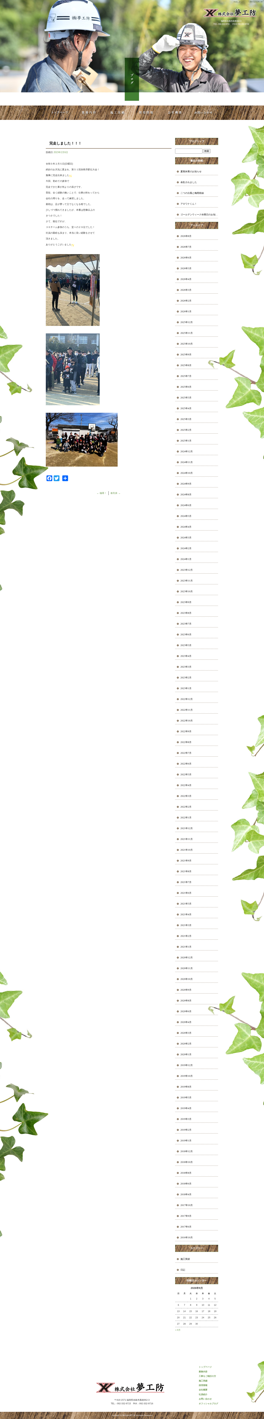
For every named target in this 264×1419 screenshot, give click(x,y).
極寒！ (102, 493)
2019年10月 (186, 1076)
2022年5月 (185, 774)
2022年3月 (185, 796)
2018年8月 (185, 1173)
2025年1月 (185, 440)
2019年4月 (185, 1108)
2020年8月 (185, 1000)
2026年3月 (185, 290)
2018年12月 (186, 1151)
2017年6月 (185, 1226)
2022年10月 (186, 720)
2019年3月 (185, 1119)
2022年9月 (185, 731)
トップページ (60, 113)
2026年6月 (185, 257)
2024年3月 (185, 537)
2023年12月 (186, 570)
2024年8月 (185, 494)
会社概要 (175, 113)
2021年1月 (185, 946)
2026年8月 (185, 236)
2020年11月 (186, 968)
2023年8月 (185, 613)
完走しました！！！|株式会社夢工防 (248, 2)
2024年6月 (185, 505)
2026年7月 (185, 247)
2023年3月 (185, 666)
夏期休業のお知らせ (191, 171)
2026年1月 (185, 311)
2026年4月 (185, 279)
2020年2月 (185, 1043)
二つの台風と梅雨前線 (192, 193)
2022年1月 (185, 817)
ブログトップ (196, 141)
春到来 (115, 493)
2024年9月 (185, 483)
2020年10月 (186, 979)
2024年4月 (185, 526)
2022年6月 (185, 763)
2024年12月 (186, 451)
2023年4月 (185, 656)
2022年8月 (185, 742)
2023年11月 (186, 580)
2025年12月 (186, 322)
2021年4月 (185, 914)
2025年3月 (185, 419)
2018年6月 (185, 1183)
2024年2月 (185, 548)
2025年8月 (185, 365)
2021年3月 (185, 925)
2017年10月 (186, 1205)
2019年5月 (185, 1097)
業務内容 (89, 113)
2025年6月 (185, 386)
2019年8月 (185, 1086)
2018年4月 (185, 1194)
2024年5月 (185, 516)
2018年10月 (186, 1162)
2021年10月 (186, 849)
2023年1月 (185, 688)
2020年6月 (185, 1011)
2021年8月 (185, 871)
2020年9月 (185, 989)
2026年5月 (185, 268)
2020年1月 (185, 1054)
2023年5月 (185, 645)
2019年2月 (185, 1129)
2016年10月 (186, 1237)
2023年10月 (186, 591)
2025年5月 (185, 397)
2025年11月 (186, 333)
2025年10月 (186, 343)
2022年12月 (186, 699)
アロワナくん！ (189, 203)
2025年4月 (185, 408)
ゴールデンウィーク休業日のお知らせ (199, 214)
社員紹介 (203, 1394)
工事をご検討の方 (207, 1376)
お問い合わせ (203, 113)
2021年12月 (186, 828)
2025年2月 (185, 430)
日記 (182, 1269)
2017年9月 (185, 1216)
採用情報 (146, 113)
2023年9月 (185, 602)
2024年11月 (186, 462)
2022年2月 (185, 806)
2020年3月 (185, 1033)
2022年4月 (185, 785)
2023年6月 (185, 634)
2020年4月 (185, 1022)
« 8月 (177, 1330)
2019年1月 (185, 1140)
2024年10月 (186, 473)
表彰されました (188, 182)
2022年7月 (185, 753)
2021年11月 (186, 839)
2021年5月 (185, 903)
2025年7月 (185, 376)
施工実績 (117, 113)
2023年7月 (185, 623)
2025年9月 (185, 354)
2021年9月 (185, 860)
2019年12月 (186, 1065)
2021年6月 (185, 893)
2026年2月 (185, 300)
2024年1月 (185, 559)
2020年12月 (186, 957)
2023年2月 (185, 677)
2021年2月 (185, 936)
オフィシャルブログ (208, 1403)
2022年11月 (186, 710)
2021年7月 (185, 882)
